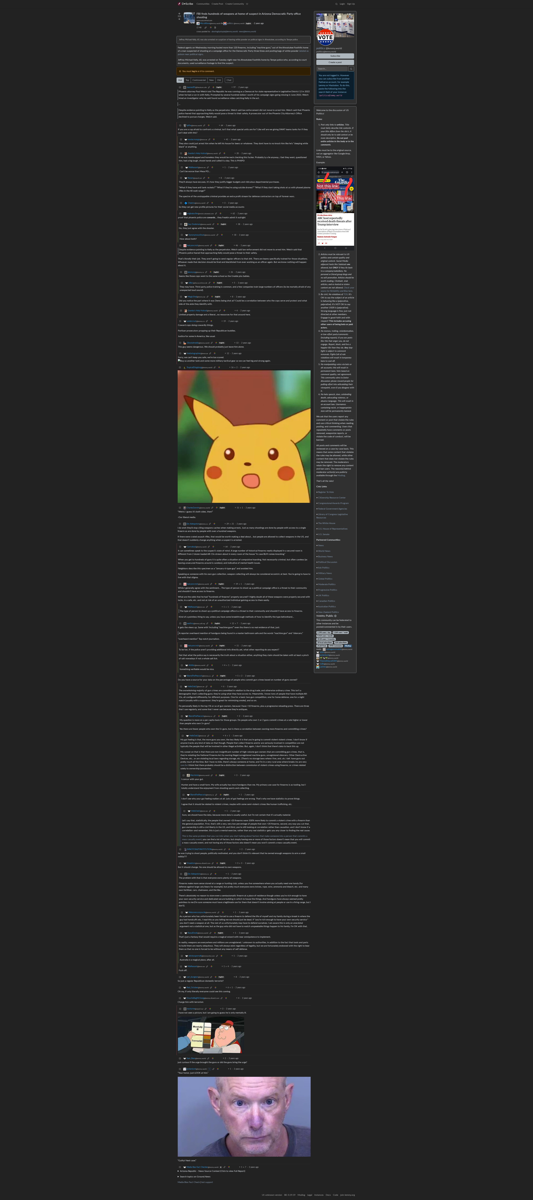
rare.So (183, 765)
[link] (205, 27)
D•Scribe (187, 4)
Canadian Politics (326, 601)
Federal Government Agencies (332, 509)
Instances (319, 1195)
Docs (328, 1195)
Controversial (199, 80)
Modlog (341, 475)
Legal (309, 1195)
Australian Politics (327, 606)
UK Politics (323, 595)
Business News (325, 556)
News (321, 545)
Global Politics (325, 579)
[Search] (336, 4)
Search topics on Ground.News (195, 1177)
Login (342, 4)
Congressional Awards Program (333, 503)
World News (324, 551)
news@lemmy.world (247, 32)
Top (187, 80)
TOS (346, 294)
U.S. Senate (323, 534)
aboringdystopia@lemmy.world (225, 32)
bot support (207, 1182)
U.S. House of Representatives (333, 529)
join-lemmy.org (347, 1195)
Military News (325, 573)
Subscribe (335, 56)
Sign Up (351, 4)
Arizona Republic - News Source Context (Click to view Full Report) (212, 1171)
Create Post (217, 4)
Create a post (335, 62)
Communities (203, 4)
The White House (326, 523)
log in (194, 71)
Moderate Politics (326, 584)
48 (200, 28)
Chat (229, 80)
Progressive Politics (327, 590)
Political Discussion (327, 562)
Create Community (234, 4)
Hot (180, 80)
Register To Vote (326, 492)
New (211, 80)
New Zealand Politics (328, 612)
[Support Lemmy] (247, 4)
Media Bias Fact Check (189, 1182)
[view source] (215, 27)
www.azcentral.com (204, 21)
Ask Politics (323, 568)
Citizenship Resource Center (332, 498)
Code (335, 1195)
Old (219, 80)
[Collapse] (180, 87)
